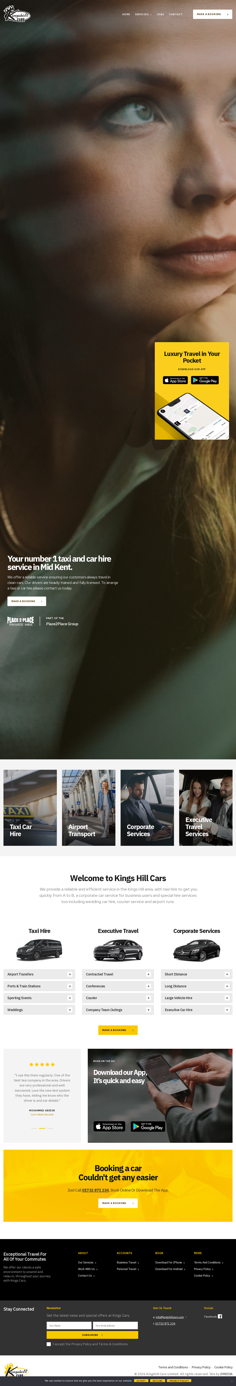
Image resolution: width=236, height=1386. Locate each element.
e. (168, 1317)
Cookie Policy (202, 1275)
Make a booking (209, 14)
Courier (91, 998)
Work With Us (86, 1269)
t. (164, 1323)
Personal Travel (126, 1269)
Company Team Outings (104, 1009)
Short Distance (176, 974)
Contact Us (85, 1275)
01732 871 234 (95, 1190)
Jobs (160, 14)
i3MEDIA (226, 1374)
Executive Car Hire (178, 1009)
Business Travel (126, 1262)
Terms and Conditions (207, 1262)
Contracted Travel (99, 974)
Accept (141, 1381)
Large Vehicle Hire (178, 998)
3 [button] (50, 1128)
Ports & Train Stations (23, 986)
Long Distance (175, 986)
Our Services (85, 1262)
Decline (158, 1381)
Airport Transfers (20, 974)
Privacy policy (179, 1381)
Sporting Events (19, 998)
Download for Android (168, 1269)
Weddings (15, 1009)
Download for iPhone (168, 1262)
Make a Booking (23, 601)
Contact (175, 14)
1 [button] (34, 1128)
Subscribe (90, 1335)
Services (142, 14)
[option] (118, 693)
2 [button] (42, 1128)
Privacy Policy (202, 1269)
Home (126, 14)
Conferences (95, 986)
